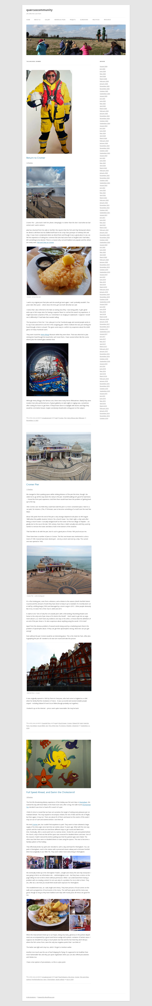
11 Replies (29, 489)
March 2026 (103, 79)
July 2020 (102, 247)
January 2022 (104, 203)
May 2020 (103, 252)
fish (65, 418)
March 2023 (103, 168)
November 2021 (105, 208)
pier (47, 726)
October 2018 (104, 299)
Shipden (69, 726)
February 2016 (104, 379)
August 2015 (103, 394)
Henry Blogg (45, 335)
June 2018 (103, 309)
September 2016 (105, 361)
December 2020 (105, 235)
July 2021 (102, 218)
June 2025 (103, 101)
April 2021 (103, 225)
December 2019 (105, 265)
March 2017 (103, 346)
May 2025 (103, 104)
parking (28, 979)
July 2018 (102, 307)
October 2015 (104, 389)
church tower (62, 723)
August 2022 (103, 185)
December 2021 (105, 205)
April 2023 (103, 165)
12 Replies (29, 163)
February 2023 (104, 170)
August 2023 (103, 156)
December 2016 (105, 354)
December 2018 (105, 294)
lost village (33, 726)
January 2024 (104, 143)
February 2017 (104, 349)
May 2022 (103, 193)
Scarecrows (84, 20)
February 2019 (104, 289)
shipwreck (75, 726)
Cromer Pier (32, 484)
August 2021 (103, 215)
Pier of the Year (53, 726)
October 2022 (104, 180)
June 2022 (103, 190)
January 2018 (104, 322)
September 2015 (105, 391)
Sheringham (83, 802)
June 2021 (103, 220)
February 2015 (104, 408)
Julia (76, 418)
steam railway (60, 979)
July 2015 (102, 396)
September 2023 (105, 153)
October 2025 (104, 91)
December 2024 (105, 116)
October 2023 (104, 151)
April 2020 (103, 255)
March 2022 (103, 198)
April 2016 (103, 374)
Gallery (47, 20)
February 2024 (104, 141)
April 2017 (103, 344)
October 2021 (104, 210)
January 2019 (104, 292)
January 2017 (104, 351)
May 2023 (103, 163)
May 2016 (103, 371)
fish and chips (84, 977)
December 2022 (105, 175)
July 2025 (102, 99)
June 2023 (103, 161)
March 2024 (103, 138)
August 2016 (103, 364)
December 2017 (105, 324)
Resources (107, 20)
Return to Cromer (35, 157)
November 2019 (105, 267)
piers (45, 979)
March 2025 (103, 108)
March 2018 (103, 317)
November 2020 (105, 237)
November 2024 (105, 118)
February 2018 (104, 319)
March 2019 (103, 287)
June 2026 (103, 71)
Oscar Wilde (41, 726)
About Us (37, 20)
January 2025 (104, 113)
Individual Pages (59, 20)
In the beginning (31, 997)
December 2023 (105, 146)
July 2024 (102, 128)
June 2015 (103, 398)
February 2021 (104, 230)
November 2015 (105, 386)
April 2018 (103, 314)
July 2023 (102, 158)
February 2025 (104, 111)
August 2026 (103, 66)
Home (28, 20)
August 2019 (103, 275)
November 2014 (105, 416)
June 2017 (103, 339)
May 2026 (103, 74)
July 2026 (102, 69)
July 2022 (102, 188)
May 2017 (103, 341)
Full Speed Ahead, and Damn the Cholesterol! (50, 792)
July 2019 (102, 277)
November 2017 (105, 327)
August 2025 (103, 96)
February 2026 (104, 81)
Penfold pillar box (37, 979)
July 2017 (102, 337)
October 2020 (104, 240)
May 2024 (103, 133)
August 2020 (103, 245)
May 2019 (103, 282)
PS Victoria (62, 726)
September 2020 (105, 242)
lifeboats (81, 418)
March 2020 (103, 257)
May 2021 (103, 222)
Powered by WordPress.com (46, 997)
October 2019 (104, 270)
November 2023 (105, 148)
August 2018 (103, 304)
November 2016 (105, 356)
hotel (81, 723)
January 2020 (104, 262)
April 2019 (103, 284)
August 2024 (103, 126)
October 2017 (104, 329)
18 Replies (29, 797)
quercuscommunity (39, 10)
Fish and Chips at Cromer (45, 242)
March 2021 (103, 227)
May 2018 (103, 312)
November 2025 (105, 89)
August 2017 (103, 334)
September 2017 (105, 332)
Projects (72, 20)
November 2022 (105, 178)
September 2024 (105, 123)
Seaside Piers (46, 723)
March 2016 (103, 376)
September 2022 (105, 183)
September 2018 (105, 302)
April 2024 (103, 136)
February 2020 (104, 260)
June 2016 (103, 369)
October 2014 (104, 418)
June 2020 (103, 250)
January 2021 (104, 232)
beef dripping (63, 977)
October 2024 (104, 121)
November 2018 (105, 297)
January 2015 (104, 411)
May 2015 (103, 401)
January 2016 (104, 381)
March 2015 (103, 406)
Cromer (61, 418)
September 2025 (105, 94)
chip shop (71, 977)
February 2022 (104, 200)
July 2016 (102, 366)
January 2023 (104, 173)
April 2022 (103, 195)
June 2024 (103, 131)
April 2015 (103, 403)
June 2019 (103, 279)
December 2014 (105, 413)
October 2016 (104, 359)
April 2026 (103, 76)
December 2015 (105, 384)
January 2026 (104, 84)
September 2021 (105, 213)
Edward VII (75, 723)
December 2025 (105, 86)
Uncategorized (46, 418)
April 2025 (103, 106)
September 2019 (105, 272)
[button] (35, 862)
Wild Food (96, 20)
